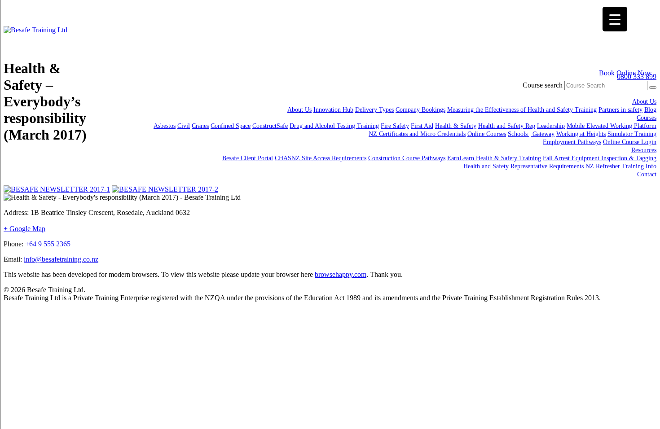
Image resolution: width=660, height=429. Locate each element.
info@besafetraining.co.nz (61, 259)
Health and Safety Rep (506, 126)
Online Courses (486, 134)
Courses (646, 117)
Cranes (200, 126)
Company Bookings (420, 109)
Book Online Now (625, 73)
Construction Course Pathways (406, 158)
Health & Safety (455, 126)
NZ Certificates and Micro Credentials (417, 134)
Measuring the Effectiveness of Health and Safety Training (522, 109)
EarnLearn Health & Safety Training (494, 158)
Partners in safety (620, 109)
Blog (650, 109)
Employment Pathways (572, 142)
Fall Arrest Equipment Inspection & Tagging (599, 158)
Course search (543, 85)
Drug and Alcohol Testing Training (334, 126)
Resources (643, 150)
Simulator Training (631, 134)
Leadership (551, 126)
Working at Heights (581, 134)
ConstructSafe (270, 126)
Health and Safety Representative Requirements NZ (528, 166)
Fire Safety (395, 126)
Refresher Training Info (626, 166)
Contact (646, 174)
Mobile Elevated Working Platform (611, 126)
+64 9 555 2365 (47, 244)
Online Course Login (629, 142)
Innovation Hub (333, 109)
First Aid (422, 126)
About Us (644, 101)
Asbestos (165, 126)
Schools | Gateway (531, 134)
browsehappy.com (340, 274)
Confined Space (231, 126)
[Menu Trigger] (615, 19)
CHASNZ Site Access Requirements (320, 158)
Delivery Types (374, 109)
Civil (183, 126)
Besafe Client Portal (247, 158)
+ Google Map (24, 228)
